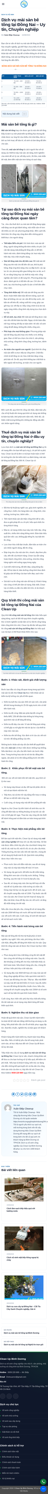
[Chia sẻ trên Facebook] (18, 1094)
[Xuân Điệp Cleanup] (8, 1108)
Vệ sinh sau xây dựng (11, 1421)
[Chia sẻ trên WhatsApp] (13, 1094)
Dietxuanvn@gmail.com (13, 1377)
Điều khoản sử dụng (10, 1457)
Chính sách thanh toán (11, 1462)
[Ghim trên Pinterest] (30, 1094)
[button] (3, 4)
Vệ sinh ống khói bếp (11, 1437)
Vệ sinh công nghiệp (10, 1410)
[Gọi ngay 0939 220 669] (43, 1482)
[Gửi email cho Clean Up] (9, 1396)
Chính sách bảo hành (11, 1468)
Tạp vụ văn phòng (9, 1426)
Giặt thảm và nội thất (10, 1432)
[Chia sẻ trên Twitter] (22, 1094)
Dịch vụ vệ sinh (7, 14)
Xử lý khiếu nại (8, 1479)
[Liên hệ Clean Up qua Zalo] (2, 1396)
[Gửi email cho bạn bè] (26, 1094)
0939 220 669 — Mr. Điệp (14, 1372)
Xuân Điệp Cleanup (12, 35)
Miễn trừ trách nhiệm (10, 1473)
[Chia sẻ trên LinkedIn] (34, 1094)
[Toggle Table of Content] (23, 114)
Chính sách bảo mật (10, 1451)
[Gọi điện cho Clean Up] (15, 1396)
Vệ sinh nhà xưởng (10, 1416)
